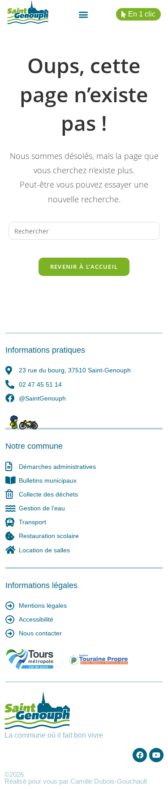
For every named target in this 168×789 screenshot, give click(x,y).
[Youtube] (156, 755)
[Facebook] (140, 755)
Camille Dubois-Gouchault (108, 781)
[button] (83, 14)
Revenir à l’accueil (84, 267)
